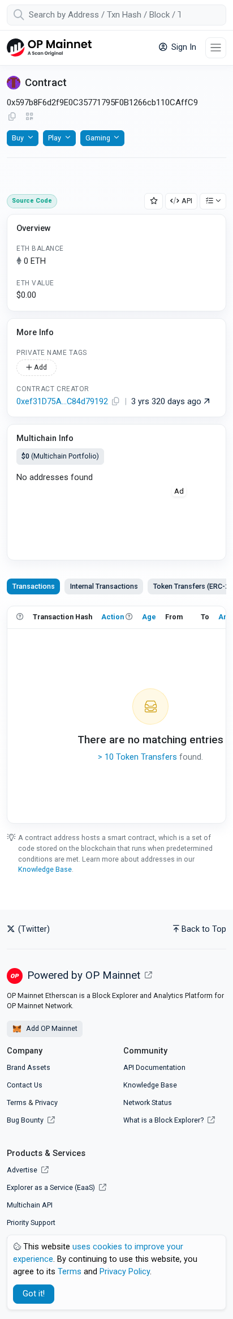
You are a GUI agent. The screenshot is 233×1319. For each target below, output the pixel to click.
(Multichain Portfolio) (60, 456)
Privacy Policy (125, 1272)
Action (112, 617)
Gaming (97, 138)
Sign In (182, 47)
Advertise (23, 1170)
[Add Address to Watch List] (153, 201)
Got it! (34, 1294)
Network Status (147, 1102)
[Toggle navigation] (215, 47)
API (187, 200)
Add (39, 367)
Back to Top (204, 929)
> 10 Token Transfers (137, 757)
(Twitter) (33, 929)
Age (149, 617)
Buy (18, 138)
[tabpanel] (116, 714)
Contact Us (24, 1085)
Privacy (46, 1102)
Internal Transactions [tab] (104, 586)
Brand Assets (28, 1067)
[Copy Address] (12, 117)
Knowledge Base (45, 869)
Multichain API (30, 1205)
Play (54, 138)
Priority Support (31, 1222)
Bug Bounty (25, 1120)
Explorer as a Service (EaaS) (52, 1187)
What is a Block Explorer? (164, 1120)
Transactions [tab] (33, 586)
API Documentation (154, 1067)
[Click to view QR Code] (29, 117)
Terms (17, 1102)
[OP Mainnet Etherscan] (49, 47)
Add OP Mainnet (50, 1028)
